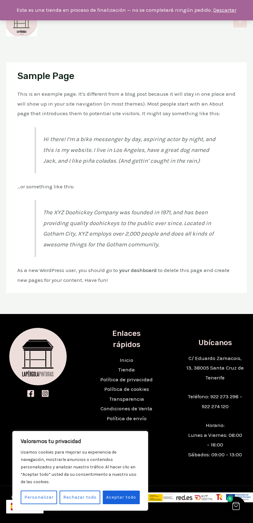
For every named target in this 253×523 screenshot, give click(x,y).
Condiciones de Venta (126, 408)
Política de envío (127, 418)
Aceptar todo (121, 497)
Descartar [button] (224, 10)
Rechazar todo (80, 497)
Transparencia (126, 399)
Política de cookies (126, 389)
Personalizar (39, 497)
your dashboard (138, 270)
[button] (236, 506)
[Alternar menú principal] (240, 20)
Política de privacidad (126, 379)
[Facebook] (31, 393)
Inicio (126, 360)
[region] (80, 471)
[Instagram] (45, 393)
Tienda (126, 369)
